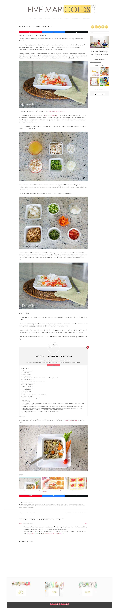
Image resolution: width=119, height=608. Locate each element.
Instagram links (86, 19)
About (40, 19)
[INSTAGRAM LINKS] (68, 604)
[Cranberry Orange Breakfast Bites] (76, 483)
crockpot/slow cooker (51, 115)
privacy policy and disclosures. (57, 111)
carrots (42, 504)
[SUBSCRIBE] (64, 604)
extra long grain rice (77, 504)
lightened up (42, 505)
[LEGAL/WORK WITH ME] (66, 604)
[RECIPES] (62, 604)
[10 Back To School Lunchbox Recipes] (104, 72)
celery (45, 504)
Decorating (47, 19)
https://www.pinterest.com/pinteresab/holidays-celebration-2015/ (46, 533)
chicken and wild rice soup (70, 420)
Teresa (20, 523)
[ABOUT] (55, 604)
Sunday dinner (77, 505)
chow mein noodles (57, 504)
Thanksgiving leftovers (23, 507)
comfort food (63, 504)
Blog (35, 19)
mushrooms (53, 505)
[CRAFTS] (59, 604)
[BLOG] (53, 604)
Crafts (54, 19)
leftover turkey (33, 505)
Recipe (57, 505)
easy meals (72, 504)
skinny (59, 505)
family (83, 504)
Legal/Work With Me (76, 19)
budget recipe (35, 504)
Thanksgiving (82, 505)
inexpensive (24, 505)
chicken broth (51, 504)
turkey (32, 507)
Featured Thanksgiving (27, 502)
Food (32, 502)
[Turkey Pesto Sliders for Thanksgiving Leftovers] (53, 483)
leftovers (38, 505)
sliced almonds (63, 505)
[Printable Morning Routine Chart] (94, 82)
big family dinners (29, 504)
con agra (67, 504)
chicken (47, 504)
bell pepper (24, 504)
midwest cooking (48, 505)
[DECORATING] (57, 604)
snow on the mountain (70, 505)
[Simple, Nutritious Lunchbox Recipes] (94, 72)
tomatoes (29, 507)
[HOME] (51, 604)
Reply (86, 523)
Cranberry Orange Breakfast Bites (73, 490)
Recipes (60, 19)
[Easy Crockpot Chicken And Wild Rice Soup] (30, 483)
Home (30, 19)
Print (53, 365)
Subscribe (67, 19)
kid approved (28, 505)
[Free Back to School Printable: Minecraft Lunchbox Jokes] (104, 82)
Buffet (39, 504)
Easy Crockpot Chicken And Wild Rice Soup (29, 490)
